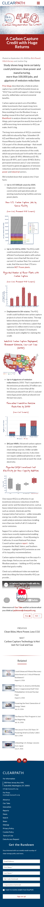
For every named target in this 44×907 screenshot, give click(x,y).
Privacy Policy (8, 828)
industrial (16, 172)
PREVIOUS (22, 628)
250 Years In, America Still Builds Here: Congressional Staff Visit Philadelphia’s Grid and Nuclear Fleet (27, 690)
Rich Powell (35, 58)
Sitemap (6, 825)
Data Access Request (11, 839)
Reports (6, 810)
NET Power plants (22, 267)
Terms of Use (8, 835)
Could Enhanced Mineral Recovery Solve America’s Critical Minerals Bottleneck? (28, 674)
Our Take (19, 607)
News (5, 814)
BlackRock (6, 118)
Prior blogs (7, 86)
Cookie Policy (8, 832)
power (5, 172)
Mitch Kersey (7, 61)
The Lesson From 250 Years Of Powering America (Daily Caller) (27, 731)
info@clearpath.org (10, 789)
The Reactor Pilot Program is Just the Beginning (28, 717)
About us (6, 800)
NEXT (22, 638)
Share (5, 821)
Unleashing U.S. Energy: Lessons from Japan (27, 744)
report (25, 543)
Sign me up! (21, 896)
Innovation (7, 807)
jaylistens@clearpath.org (24, 610)
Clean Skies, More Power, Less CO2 (22, 631)
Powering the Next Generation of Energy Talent (27, 704)
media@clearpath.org (11, 795)
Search (5, 818)
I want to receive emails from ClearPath (19, 890)
